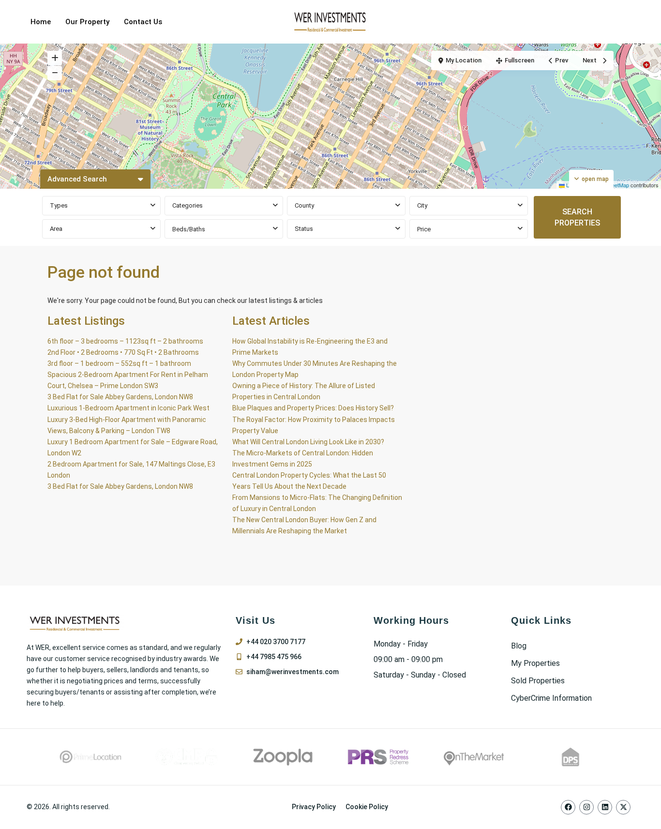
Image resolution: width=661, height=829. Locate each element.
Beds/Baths (188, 229)
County (304, 205)
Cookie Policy (367, 807)
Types (59, 205)
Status (304, 228)
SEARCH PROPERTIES (577, 217)
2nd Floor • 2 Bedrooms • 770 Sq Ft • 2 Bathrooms (123, 352)
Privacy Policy (314, 807)
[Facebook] (568, 807)
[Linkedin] (605, 807)
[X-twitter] (623, 807)
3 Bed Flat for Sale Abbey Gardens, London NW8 (120, 397)
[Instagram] (586, 807)
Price (424, 229)
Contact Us (143, 21)
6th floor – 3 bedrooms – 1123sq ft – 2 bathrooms (125, 341)
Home (40, 21)
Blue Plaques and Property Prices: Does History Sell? (313, 408)
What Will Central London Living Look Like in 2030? (308, 442)
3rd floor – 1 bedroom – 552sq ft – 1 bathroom (119, 363)
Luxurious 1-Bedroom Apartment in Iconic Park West (128, 408)
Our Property (87, 21)
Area (56, 228)
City (422, 205)
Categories (187, 205)
